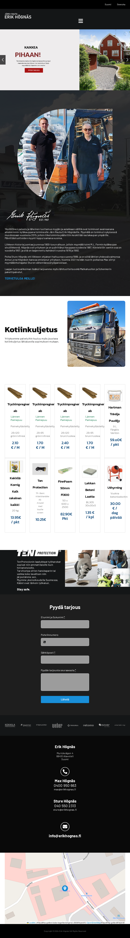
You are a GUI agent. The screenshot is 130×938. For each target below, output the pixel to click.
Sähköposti (48, 652)
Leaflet (32, 922)
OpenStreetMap (94, 922)
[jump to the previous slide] (3, 60)
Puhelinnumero (49, 634)
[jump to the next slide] (127, 60)
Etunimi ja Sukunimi (53, 617)
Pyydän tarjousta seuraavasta (58, 670)
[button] (65, 888)
